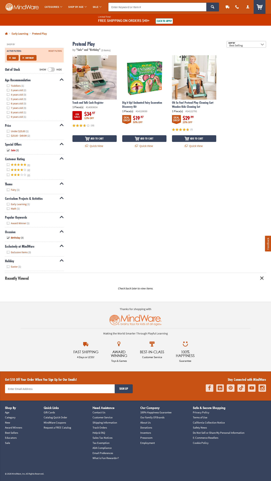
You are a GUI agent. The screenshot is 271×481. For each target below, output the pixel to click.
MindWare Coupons (55, 422)
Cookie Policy (201, 443)
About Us (145, 422)
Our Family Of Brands (152, 417)
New (7, 422)
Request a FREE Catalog (57, 427)
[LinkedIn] (220, 388)
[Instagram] (262, 388)
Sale (14, 58)
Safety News (200, 427)
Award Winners (13, 427)
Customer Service (102, 417)
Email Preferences (103, 453)
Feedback (268, 243)
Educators (11, 437)
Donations (146, 427)
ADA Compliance (102, 448)
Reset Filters (55, 51)
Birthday (29, 58)
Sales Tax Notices (102, 437)
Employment (147, 443)
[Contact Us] (237, 7)
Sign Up (123, 388)
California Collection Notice (209, 422)
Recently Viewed (17, 278)
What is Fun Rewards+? (106, 458)
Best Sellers (11, 432)
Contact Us (99, 412)
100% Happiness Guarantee (155, 412)
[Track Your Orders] (227, 7)
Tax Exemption (101, 443)
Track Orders (100, 427)
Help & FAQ (99, 432)
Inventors (145, 432)
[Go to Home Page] (6, 33)
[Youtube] (252, 388)
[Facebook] (209, 388)
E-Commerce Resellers (205, 437)
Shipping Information (105, 422)
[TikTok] (241, 388)
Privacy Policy (201, 412)
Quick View (96, 146)
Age (7, 412)
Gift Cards (49, 412)
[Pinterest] (230, 388)
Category (10, 417)
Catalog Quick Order (55, 417)
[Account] (248, 7)
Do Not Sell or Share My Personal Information (218, 432)
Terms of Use (200, 417)
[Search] (212, 7)
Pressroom (146, 437)
